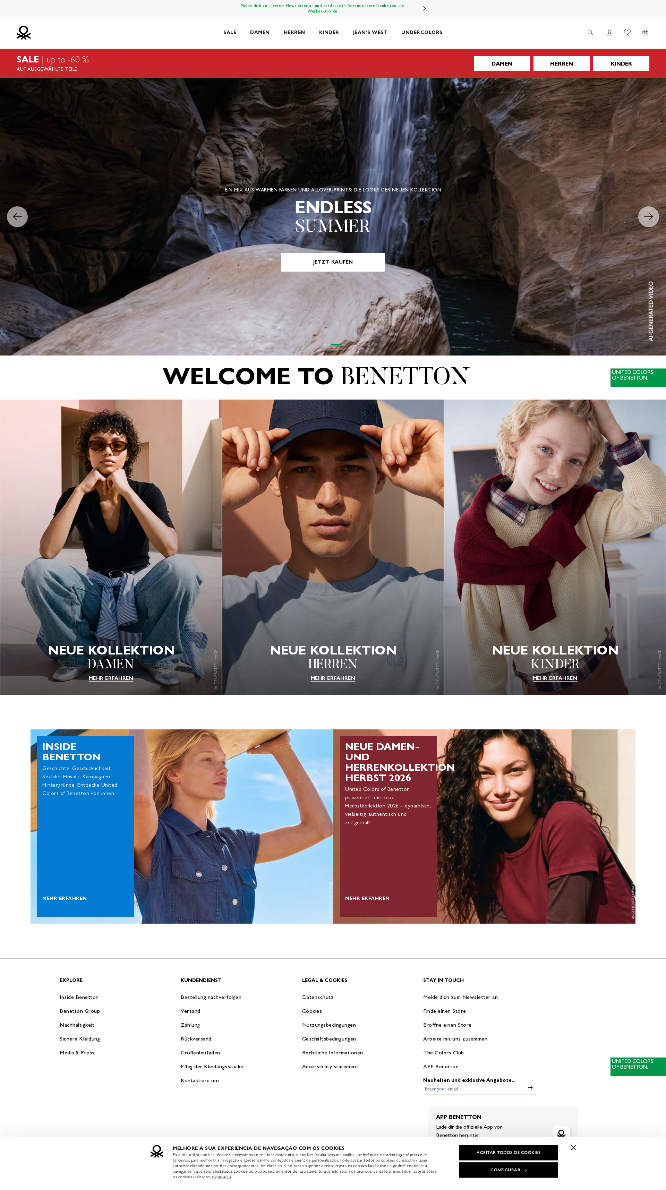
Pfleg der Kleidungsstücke (212, 1066)
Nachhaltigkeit (77, 1024)
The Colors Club (443, 1052)
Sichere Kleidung (80, 1038)
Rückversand (196, 1038)
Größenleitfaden (200, 1052)
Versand (190, 1011)
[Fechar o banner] (573, 1147)
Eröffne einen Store (447, 1024)
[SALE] (333, 63)
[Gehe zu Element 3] (341, 344)
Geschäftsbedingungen (329, 1038)
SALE (229, 32)
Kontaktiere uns (200, 1080)
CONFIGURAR (505, 1169)
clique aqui (221, 1176)
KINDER (329, 32)
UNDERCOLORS (422, 32)
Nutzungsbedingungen (329, 1024)
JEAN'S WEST (370, 32)
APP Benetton (441, 1066)
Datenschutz (318, 997)
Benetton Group (80, 1011)
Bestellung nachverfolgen (211, 997)
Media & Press (77, 1052)
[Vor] (424, 8)
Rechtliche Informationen (332, 1052)
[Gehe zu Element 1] (329, 344)
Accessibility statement (330, 1066)
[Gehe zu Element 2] (337, 344)
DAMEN (260, 32)
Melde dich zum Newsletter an (460, 997)
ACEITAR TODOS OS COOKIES (508, 1152)
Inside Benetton (79, 997)
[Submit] (530, 1087)
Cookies (312, 1011)
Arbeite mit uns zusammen (455, 1038)
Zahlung (190, 1024)
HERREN (294, 32)
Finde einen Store (444, 1011)
